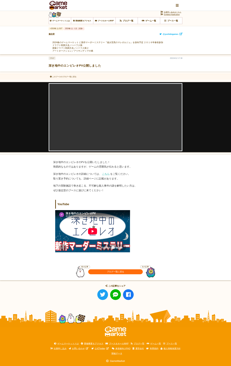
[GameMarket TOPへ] (115, 331)
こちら (106, 173)
